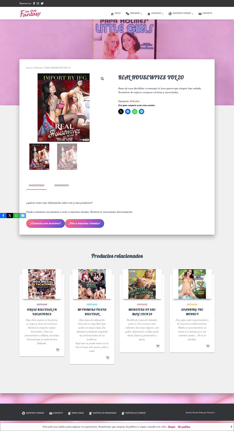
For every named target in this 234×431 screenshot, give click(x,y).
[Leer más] (57, 350)
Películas (38, 67)
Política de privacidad (104, 413)
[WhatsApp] (16, 215)
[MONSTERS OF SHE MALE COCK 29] (142, 284)
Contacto (207, 13)
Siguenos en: (25, 3)
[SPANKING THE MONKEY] (192, 284)
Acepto (171, 426)
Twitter (42, 4)
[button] (141, 13)
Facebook (34, 4)
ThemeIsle (211, 412)
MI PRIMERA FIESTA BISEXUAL (92, 312)
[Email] (23, 215)
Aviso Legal (78, 413)
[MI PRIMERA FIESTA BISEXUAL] (92, 284)
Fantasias (135, 13)
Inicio (118, 13)
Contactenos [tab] (36, 185)
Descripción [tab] (61, 185)
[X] (10, 215)
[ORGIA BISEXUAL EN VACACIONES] (41, 284)
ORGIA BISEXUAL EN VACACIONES (42, 312)
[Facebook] (3, 215)
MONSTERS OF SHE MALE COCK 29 (142, 312)
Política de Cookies (135, 413)
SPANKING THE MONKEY (192, 312)
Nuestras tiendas (182, 13)
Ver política (184, 426)
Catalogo (156, 13)
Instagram (38, 4)
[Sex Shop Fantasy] (30, 13)
